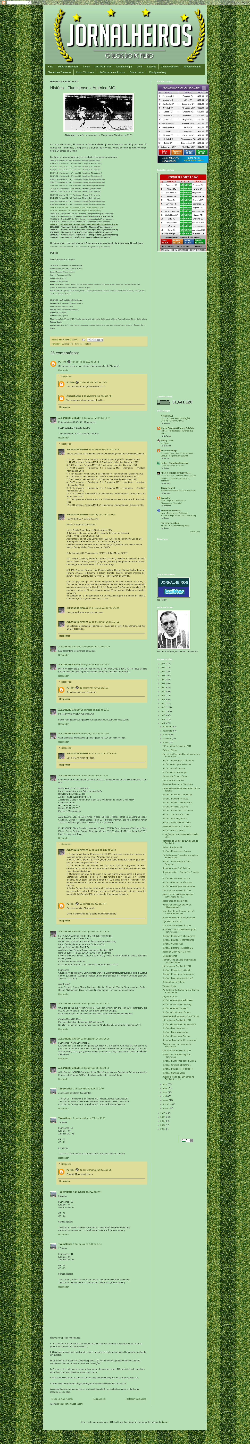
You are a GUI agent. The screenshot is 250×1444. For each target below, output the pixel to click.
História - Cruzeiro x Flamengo (176, 1065)
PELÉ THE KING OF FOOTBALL (176, 473)
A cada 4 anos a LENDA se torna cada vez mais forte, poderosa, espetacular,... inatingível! (178, 478)
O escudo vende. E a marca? (173, 466)
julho (165, 1084)
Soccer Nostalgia (169, 451)
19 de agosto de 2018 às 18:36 (95, 1039)
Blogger (165, 1422)
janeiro (166, 1108)
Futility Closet (167, 440)
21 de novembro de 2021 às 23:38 (95, 1170)
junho (166, 1088)
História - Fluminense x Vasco (176, 878)
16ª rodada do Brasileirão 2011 (176, 966)
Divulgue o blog (157, 72)
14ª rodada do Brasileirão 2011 (176, 1050)
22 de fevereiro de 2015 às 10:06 (104, 449)
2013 (163, 715)
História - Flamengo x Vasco (175, 799)
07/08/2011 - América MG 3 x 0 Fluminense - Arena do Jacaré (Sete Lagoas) (77, 207)
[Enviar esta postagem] (83, 340)
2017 (163, 699)
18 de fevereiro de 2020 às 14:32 (104, 622)
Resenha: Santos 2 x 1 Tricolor (176, 826)
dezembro (168, 727)
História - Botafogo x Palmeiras (176, 764)
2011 (163, 723)
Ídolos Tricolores (85, 72)
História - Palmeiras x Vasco (175, 1008)
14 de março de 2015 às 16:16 (95, 710)
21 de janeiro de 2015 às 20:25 (95, 664)
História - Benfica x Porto (173, 830)
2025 (163, 667)
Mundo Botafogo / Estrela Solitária (177, 428)
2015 (163, 707)
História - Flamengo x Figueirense (178, 974)
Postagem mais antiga (136, 1399)
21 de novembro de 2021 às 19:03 (89, 1118)
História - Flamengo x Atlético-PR (177, 1000)
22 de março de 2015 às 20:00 (95, 733)
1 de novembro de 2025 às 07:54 (97, 396)
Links (139, 66)
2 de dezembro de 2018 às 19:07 (88, 1089)
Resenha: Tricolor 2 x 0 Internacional (179, 1040)
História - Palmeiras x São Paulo (177, 882)
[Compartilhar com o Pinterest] (101, 340)
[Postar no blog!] (92, 340)
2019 (163, 691)
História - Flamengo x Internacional (178, 886)
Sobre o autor (137, 72)
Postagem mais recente (62, 1399)
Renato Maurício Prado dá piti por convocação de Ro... (178, 895)
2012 (163, 719)
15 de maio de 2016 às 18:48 (102, 850)
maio (165, 1092)
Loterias (151, 66)
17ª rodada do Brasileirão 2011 (176, 925)
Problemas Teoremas (171, 510)
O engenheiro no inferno (173, 982)
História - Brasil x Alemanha (175, 1032)
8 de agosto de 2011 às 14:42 (85, 362)
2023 (163, 675)
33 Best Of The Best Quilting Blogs (175, 526)
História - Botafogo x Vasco (174, 1028)
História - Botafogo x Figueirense (177, 1069)
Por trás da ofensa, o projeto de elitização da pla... (176, 906)
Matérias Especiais (68, 66)
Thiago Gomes (65, 1089)
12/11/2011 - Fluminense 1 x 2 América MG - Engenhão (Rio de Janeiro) (75, 211)
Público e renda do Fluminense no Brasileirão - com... (178, 1078)
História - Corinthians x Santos (176, 1012)
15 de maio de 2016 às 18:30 (94, 775)
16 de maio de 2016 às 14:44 (93, 904)
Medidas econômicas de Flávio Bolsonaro (178, 491)
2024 (163, 672)
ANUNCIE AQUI (103, 66)
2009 (163, 1117)
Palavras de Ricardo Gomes (175, 776)
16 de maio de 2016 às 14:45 (93, 382)
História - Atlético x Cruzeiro (175, 807)
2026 (163, 664)
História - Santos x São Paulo (175, 814)
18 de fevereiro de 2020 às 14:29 (104, 608)
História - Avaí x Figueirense (175, 818)
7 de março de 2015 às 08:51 (102, 514)
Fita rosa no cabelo (170, 523)
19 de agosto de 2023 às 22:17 (87, 1244)
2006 (163, 1129)
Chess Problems (170, 66)
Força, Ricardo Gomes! (173, 780)
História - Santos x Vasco (173, 1073)
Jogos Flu (165, 498)
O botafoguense (169, 956)
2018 (163, 695)
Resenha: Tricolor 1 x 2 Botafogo (177, 784)
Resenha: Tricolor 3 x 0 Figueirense (178, 918)
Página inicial (99, 1399)
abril (165, 1096)
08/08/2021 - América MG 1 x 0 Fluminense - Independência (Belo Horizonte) (84, 224)
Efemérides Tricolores (59, 72)
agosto (166, 743)
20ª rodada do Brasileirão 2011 (176, 746)
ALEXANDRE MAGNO (69, 418)
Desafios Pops (124, 66)
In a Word (165, 443)
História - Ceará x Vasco (173, 768)
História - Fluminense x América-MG (179, 1024)
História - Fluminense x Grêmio (176, 970)
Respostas (66, 376)
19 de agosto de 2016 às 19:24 (95, 931)
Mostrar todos (195, 532)
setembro (167, 738)
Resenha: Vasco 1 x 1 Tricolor (176, 868)
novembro (168, 731)
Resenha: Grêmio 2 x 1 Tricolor (176, 952)
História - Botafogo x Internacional (178, 940)
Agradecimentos (192, 66)
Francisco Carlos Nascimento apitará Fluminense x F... (179, 930)
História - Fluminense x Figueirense (178, 936)
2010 (163, 1113)
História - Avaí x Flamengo (174, 772)
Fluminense (79, 344)
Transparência (169, 986)
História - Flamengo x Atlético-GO (177, 948)
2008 (163, 1121)
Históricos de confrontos (112, 72)
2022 (163, 680)
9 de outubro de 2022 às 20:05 (87, 1192)
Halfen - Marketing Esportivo (174, 463)
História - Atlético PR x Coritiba (176, 822)
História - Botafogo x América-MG (177, 978)
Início (50, 66)
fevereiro (167, 1104)
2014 (163, 711)
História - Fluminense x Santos (176, 851)
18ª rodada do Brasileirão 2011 (176, 890)
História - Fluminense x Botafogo (177, 795)
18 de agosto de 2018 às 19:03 (95, 1003)
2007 (163, 1125)
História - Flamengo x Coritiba (176, 1036)
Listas (86, 66)
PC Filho (62, 362)
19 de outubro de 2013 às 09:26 (95, 647)
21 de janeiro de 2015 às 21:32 (94, 688)
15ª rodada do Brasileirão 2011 (176, 1020)
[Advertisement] (178, 279)
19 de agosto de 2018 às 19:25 (95, 1068)
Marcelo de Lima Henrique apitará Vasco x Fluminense (178, 912)
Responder (63, 370)
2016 (163, 703)
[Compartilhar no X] (95, 340)
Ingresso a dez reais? (172, 921)
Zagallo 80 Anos (169, 996)
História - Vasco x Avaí (172, 944)
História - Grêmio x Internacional (177, 803)
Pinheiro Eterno (169, 750)
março (166, 1100)
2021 (163, 683)
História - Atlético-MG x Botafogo (177, 1004)
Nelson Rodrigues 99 (172, 847)
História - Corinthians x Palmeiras (177, 810)
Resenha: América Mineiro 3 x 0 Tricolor (180, 1016)
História (88, 344)
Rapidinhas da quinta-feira (174, 901)
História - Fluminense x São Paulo (178, 760)
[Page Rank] (187, 1141)
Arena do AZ (167, 416)
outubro (166, 735)
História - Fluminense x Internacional (179, 1061)
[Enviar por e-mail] (88, 340)
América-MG (67, 344)
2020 (163, 687)
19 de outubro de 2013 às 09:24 (95, 418)
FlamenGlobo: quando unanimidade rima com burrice (179, 961)
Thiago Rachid (168, 488)
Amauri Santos (73, 396)
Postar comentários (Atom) (70, 1404)
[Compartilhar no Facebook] (98, 340)
